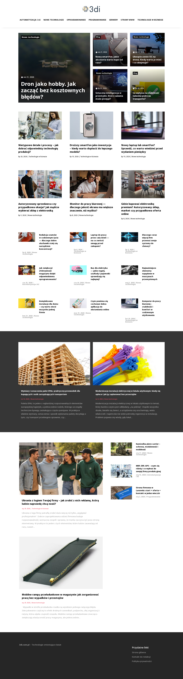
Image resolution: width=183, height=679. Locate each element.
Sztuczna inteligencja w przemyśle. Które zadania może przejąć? (109, 95)
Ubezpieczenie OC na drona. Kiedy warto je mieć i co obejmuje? (147, 59)
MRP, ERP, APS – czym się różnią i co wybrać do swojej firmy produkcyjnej (148, 468)
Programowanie (97, 20)
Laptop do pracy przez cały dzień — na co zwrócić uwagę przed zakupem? (100, 240)
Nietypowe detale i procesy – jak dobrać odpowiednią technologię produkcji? (38, 148)
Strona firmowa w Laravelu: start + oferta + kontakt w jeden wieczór (148, 490)
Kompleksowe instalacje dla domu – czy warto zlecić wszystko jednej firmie (48, 307)
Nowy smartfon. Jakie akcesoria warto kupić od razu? (109, 59)
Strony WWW (128, 20)
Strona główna (139, 652)
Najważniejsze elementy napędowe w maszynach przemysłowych (149, 274)
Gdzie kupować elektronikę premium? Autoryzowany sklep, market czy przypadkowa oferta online (141, 208)
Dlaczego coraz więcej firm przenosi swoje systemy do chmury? (149, 240)
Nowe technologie (54, 20)
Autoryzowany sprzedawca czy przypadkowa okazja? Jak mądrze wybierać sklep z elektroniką (38, 207)
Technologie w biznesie (150, 20)
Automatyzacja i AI (30, 20)
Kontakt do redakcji (141, 656)
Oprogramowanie (76, 20)
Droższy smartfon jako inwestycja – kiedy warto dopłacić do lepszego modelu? (91, 148)
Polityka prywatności (142, 661)
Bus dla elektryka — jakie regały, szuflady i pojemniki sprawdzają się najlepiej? (100, 274)
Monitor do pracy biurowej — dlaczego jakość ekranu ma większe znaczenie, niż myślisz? (91, 207)
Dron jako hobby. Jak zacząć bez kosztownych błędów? (53, 90)
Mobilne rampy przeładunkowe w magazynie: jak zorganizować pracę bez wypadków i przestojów (60, 596)
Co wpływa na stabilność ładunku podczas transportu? (146, 95)
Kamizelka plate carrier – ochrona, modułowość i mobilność (148, 447)
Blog (98, 37)
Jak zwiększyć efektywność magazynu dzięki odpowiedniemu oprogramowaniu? (48, 274)
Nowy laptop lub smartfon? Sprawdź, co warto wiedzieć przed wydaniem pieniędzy (142, 148)
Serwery (113, 20)
